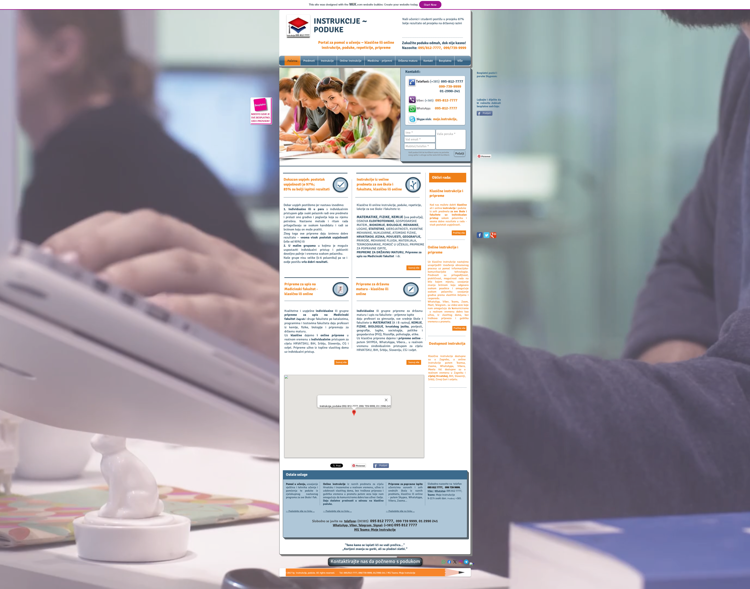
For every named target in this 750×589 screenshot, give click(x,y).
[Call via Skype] (484, 361)
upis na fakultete (380, 315)
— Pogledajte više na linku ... (300, 511)
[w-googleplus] (472, 564)
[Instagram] (460, 562)
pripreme (293, 315)
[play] (392, 154)
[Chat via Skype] (485, 371)
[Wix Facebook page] (480, 235)
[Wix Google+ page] (493, 235)
